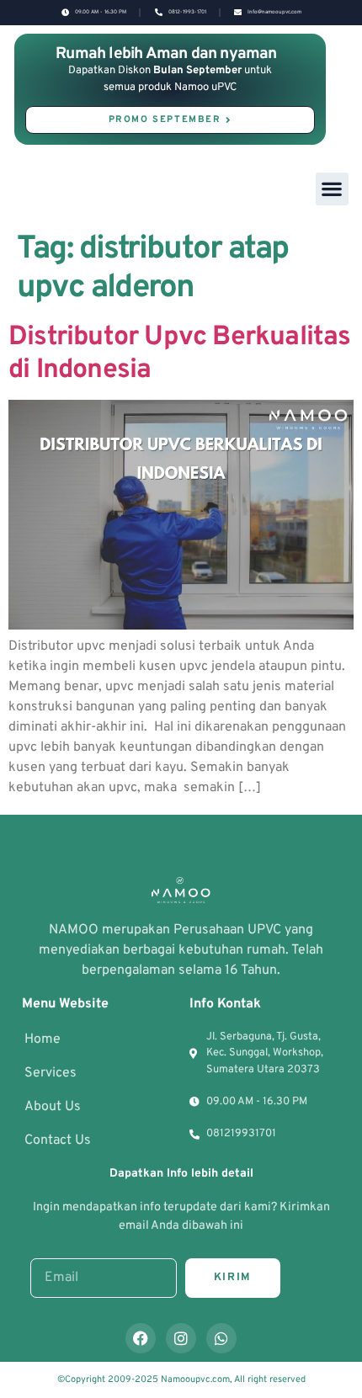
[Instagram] (181, 1338)
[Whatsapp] (221, 1338)
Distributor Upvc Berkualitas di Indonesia (179, 353)
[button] (332, 189)
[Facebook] (140, 1338)
